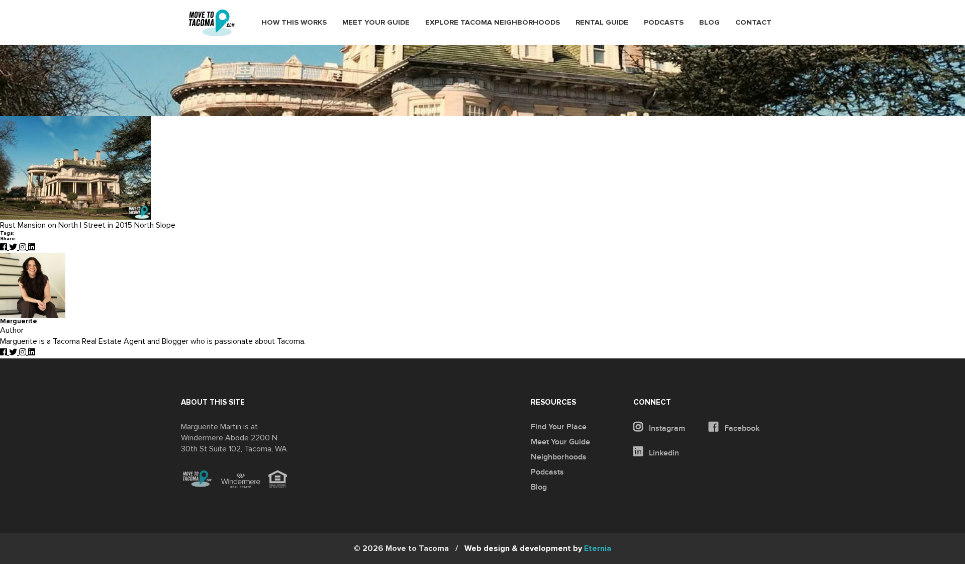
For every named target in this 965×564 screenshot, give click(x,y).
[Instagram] (23, 247)
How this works (294, 22)
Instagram (666, 428)
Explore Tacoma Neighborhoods (492, 22)
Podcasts (664, 22)
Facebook (740, 428)
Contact (753, 22)
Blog (709, 22)
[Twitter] (14, 247)
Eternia (537, 548)
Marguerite (18, 321)
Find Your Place (559, 427)
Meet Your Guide (376, 22)
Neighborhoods (559, 457)
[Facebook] (4, 247)
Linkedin (663, 453)
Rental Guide (601, 22)
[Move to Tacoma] (211, 23)
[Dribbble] (31, 247)
